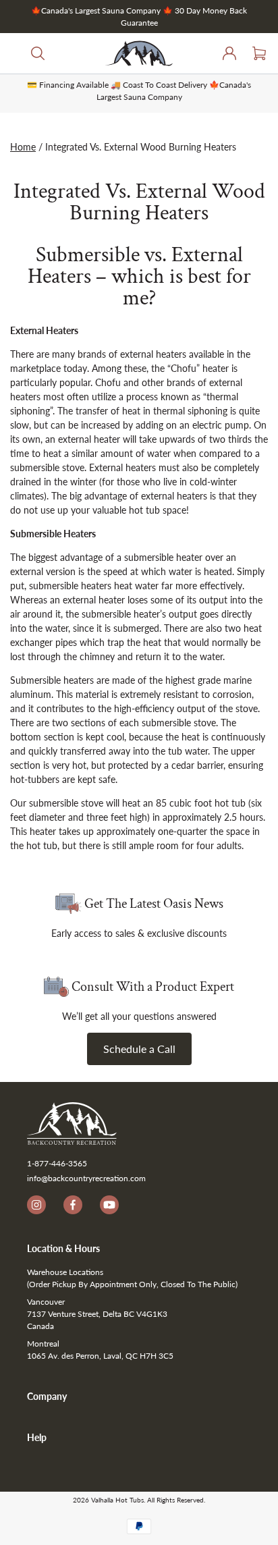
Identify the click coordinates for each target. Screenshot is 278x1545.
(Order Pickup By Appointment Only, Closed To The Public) (132, 1284)
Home (23, 147)
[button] (30, 53)
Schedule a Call (139, 1048)
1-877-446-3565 (57, 1163)
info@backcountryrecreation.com (86, 1178)
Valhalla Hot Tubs (117, 1500)
